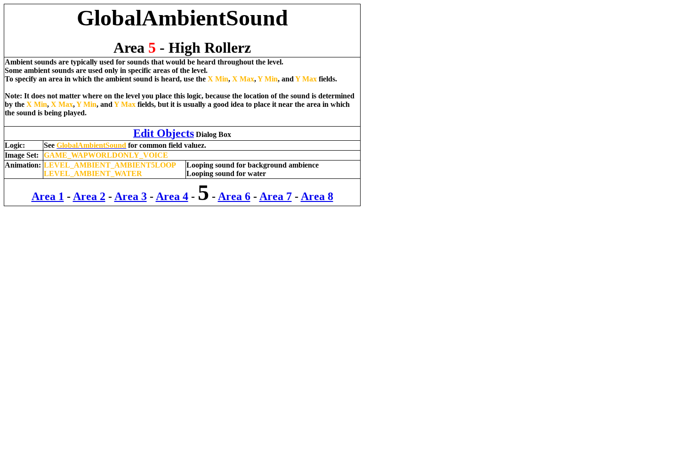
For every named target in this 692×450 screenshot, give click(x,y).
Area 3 (130, 196)
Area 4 (172, 196)
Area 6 (234, 196)
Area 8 (317, 196)
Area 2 (89, 196)
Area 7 (275, 196)
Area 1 (48, 196)
